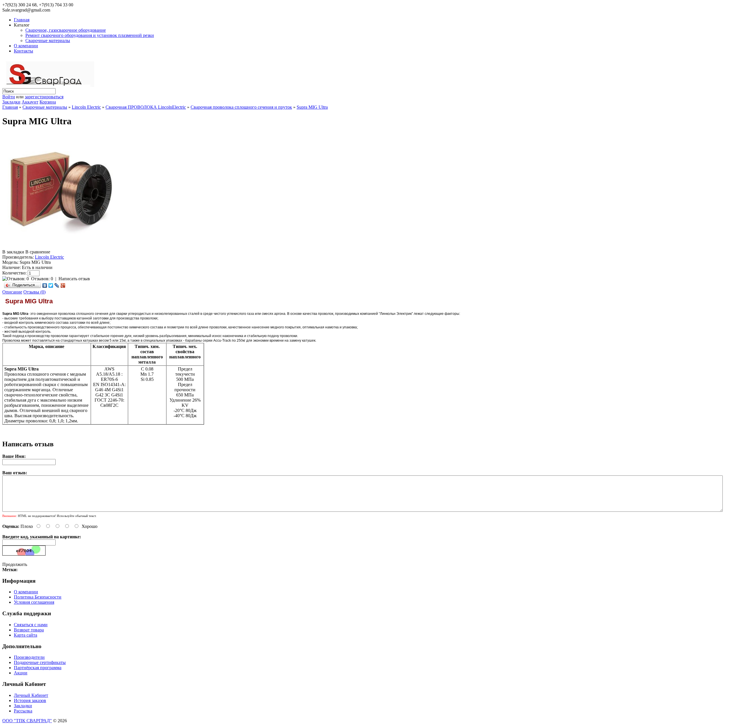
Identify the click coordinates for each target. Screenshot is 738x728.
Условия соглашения (34, 602)
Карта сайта (25, 635)
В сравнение (37, 251)
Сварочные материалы (47, 40)
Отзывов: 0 (42, 278)
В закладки (13, 251)
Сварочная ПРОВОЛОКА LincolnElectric (146, 107)
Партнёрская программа (37, 667)
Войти (8, 96)
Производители (29, 657)
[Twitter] (51, 285)
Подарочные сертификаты (40, 662)
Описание (12, 291)
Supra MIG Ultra (312, 107)
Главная (21, 19)
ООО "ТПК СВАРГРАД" (27, 720)
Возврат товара (29, 629)
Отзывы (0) (34, 291)
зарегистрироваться (44, 96)
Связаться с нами (31, 624)
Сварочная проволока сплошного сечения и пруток (241, 107)
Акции (20, 672)
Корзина (47, 101)
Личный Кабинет (31, 695)
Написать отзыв (74, 278)
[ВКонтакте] (45, 285)
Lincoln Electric (86, 107)
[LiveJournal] (57, 285)
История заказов (30, 700)
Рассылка (23, 710)
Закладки (11, 101)
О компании (26, 45)
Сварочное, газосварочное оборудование (65, 30)
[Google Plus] (63, 285)
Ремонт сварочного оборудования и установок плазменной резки (89, 35)
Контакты (23, 50)
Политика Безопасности (37, 597)
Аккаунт (30, 101)
